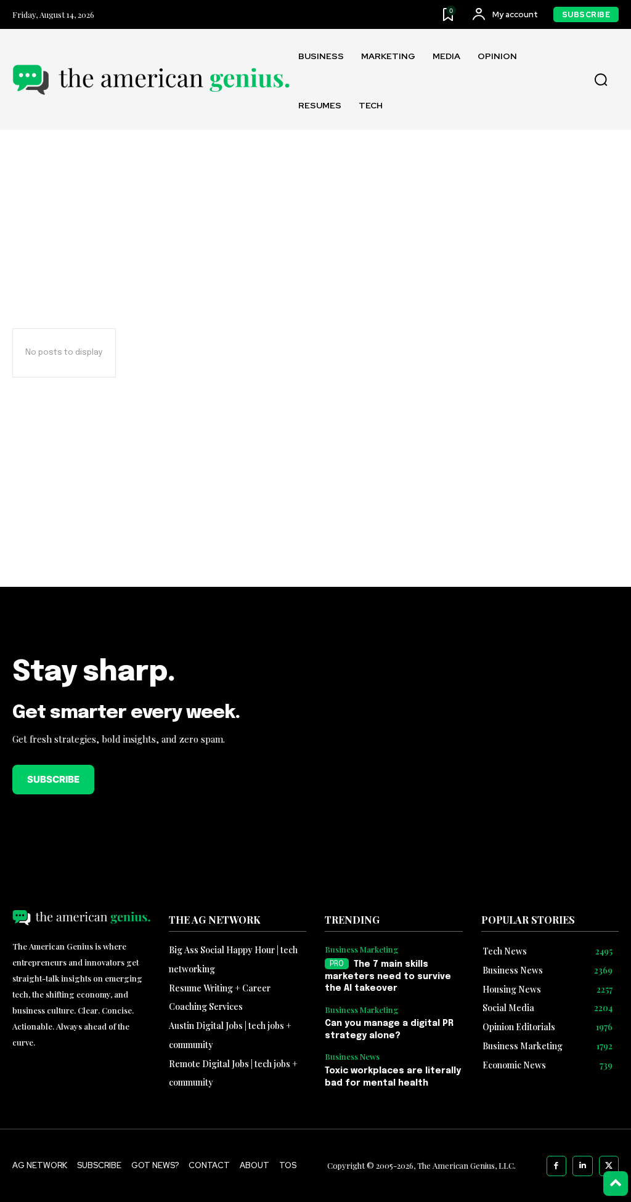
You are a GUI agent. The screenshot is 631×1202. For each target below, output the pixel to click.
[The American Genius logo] (151, 79)
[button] (601, 80)
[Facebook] (557, 1166)
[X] (609, 1166)
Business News (352, 1057)
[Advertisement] (473, 739)
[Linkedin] (582, 1166)
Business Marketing (362, 949)
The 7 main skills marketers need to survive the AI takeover (388, 976)
